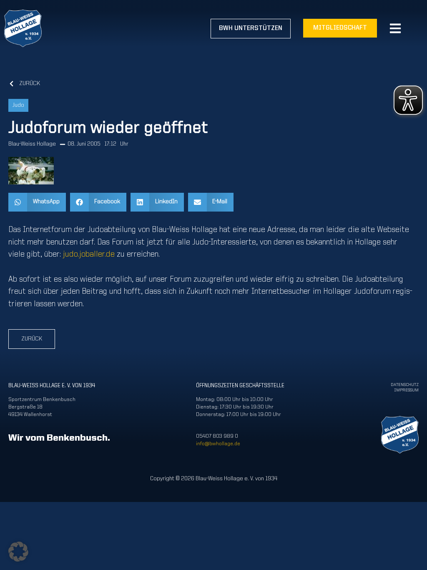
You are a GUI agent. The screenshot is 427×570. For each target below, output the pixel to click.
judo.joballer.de (89, 254)
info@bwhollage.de (218, 443)
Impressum (406, 390)
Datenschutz (405, 385)
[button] (37, 202)
